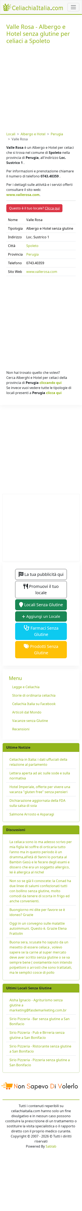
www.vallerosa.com (23, 194)
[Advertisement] (41, 87)
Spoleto (32, 245)
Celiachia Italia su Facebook (34, 703)
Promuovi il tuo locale (43, 589)
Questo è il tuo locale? (34, 208)
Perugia (57, 134)
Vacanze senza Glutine (30, 720)
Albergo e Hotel (33, 134)
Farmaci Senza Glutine (43, 631)
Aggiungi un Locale (42, 616)
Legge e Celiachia (26, 687)
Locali (10, 134)
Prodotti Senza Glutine (43, 650)
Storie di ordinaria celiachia (34, 695)
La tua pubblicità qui (43, 574)
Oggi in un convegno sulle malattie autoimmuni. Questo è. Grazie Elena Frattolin (38, 928)
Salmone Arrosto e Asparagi (31, 814)
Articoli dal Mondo (26, 712)
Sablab (51, 1146)
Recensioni (20, 729)
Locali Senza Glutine (43, 605)
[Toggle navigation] (73, 7)
